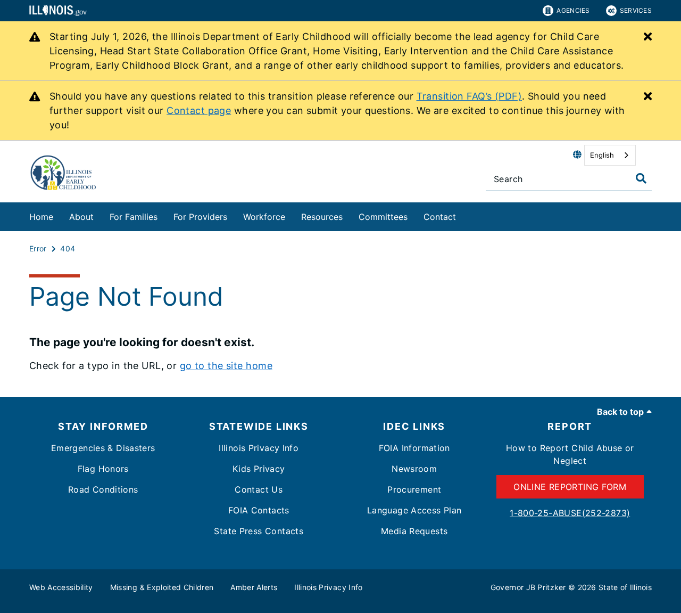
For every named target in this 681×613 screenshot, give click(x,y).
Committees (383, 216)
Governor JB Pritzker (528, 587)
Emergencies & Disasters (103, 448)
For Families (133, 216)
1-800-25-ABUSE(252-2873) (570, 513)
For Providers (200, 216)
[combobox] (610, 155)
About (81, 216)
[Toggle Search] (641, 178)
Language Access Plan (414, 510)
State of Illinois (625, 587)
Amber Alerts (253, 587)
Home (41, 216)
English (602, 155)
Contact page (199, 110)
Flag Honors (103, 468)
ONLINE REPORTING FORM (569, 486)
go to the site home (226, 365)
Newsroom (414, 468)
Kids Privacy (258, 468)
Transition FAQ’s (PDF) (469, 96)
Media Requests (414, 531)
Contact (439, 216)
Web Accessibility (61, 587)
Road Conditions (103, 489)
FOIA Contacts (258, 510)
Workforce (264, 216)
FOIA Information (414, 448)
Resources (322, 216)
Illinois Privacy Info (258, 448)
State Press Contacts (258, 531)
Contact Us (259, 489)
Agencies (573, 10)
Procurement (414, 489)
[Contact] (464, 214)
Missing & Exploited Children (162, 587)
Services (636, 10)
